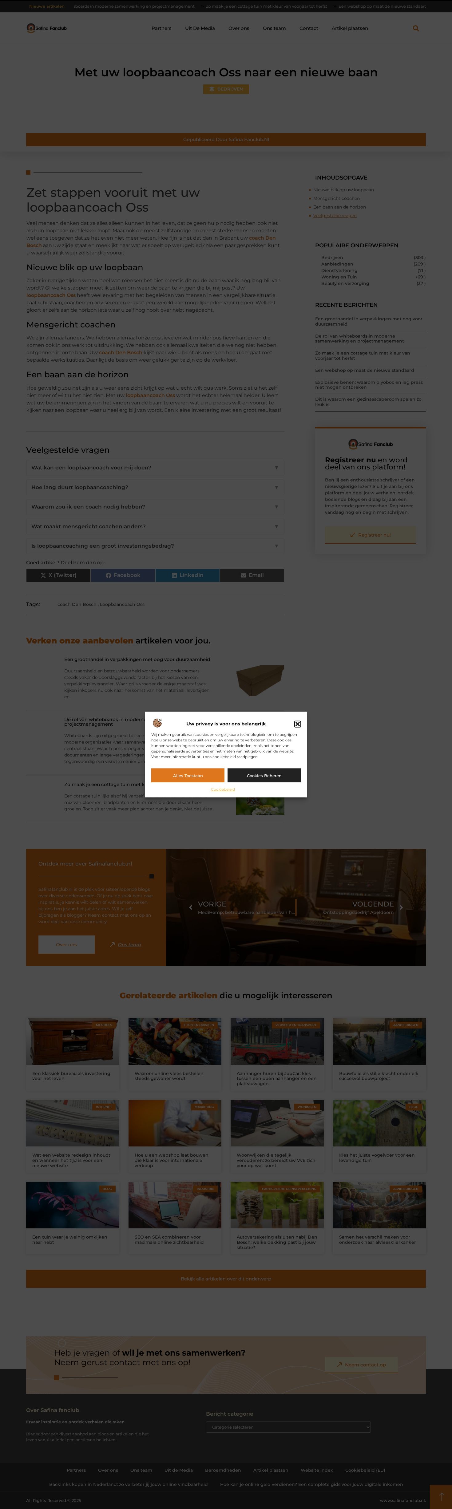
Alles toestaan (188, 775)
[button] (298, 724)
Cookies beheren (264, 775)
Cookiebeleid (223, 789)
